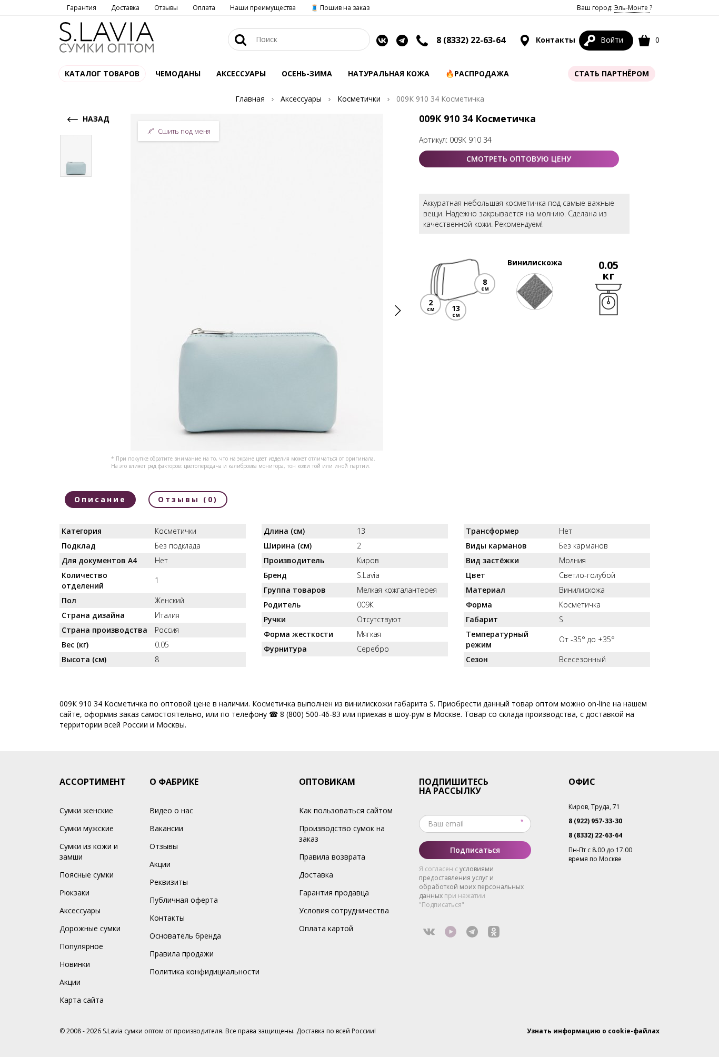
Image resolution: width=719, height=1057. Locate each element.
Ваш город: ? (614, 7)
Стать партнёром (611, 73)
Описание (100, 499)
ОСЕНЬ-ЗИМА (307, 73)
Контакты (554, 40)
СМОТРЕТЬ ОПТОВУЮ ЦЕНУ (518, 159)
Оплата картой (326, 928)
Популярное (81, 946)
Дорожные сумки (90, 928)
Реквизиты (168, 882)
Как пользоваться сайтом (346, 810)
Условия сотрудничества (344, 910)
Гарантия (81, 7)
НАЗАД (95, 119)
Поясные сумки (86, 875)
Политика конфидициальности (204, 971)
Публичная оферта (183, 900)
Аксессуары (80, 910)
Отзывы (166, 7)
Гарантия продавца (334, 893)
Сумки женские (86, 810)
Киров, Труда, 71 (594, 806)
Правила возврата (332, 857)
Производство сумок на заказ (342, 833)
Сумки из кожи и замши (88, 851)
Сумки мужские (86, 828)
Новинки (74, 964)
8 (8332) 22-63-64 (470, 40)
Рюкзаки (74, 893)
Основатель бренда (185, 936)
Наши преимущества (263, 7)
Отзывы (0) (188, 499)
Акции (70, 982)
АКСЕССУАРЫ (241, 73)
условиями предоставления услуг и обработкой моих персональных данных (471, 882)
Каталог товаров (102, 73)
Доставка (125, 7)
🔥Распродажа (477, 73)
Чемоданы (178, 73)
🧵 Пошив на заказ (340, 7)
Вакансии (166, 828)
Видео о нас (171, 810)
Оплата (204, 7)
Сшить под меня (184, 131)
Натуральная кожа (389, 73)
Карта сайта (81, 1000)
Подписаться (475, 850)
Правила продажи (181, 954)
